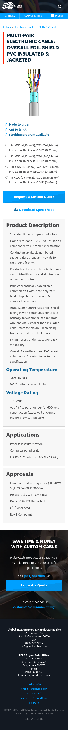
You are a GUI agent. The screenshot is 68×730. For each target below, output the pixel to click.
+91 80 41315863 (34, 672)
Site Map (50, 713)
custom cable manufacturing (33, 607)
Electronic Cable (24, 27)
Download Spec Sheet (36, 210)
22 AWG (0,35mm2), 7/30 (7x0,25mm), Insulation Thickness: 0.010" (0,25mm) (34, 159)
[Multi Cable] (12, 5)
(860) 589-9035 (34, 576)
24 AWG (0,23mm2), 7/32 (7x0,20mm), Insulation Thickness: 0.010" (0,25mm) (34, 148)
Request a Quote (34, 585)
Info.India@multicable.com (34, 675)
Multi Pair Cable (48, 27)
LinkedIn (34, 703)
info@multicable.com (34, 646)
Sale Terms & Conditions (34, 698)
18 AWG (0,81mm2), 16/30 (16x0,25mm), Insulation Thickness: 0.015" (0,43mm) (34, 180)
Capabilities (33, 16)
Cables (10, 16)
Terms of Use (36, 713)
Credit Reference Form (34, 689)
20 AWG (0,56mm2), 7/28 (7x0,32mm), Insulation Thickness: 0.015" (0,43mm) (34, 169)
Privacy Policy (20, 713)
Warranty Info (34, 693)
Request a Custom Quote (34, 197)
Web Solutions (38, 719)
